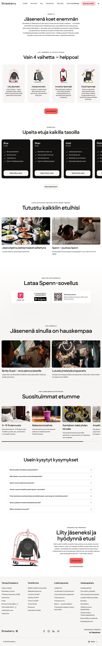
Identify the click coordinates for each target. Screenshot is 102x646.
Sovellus (83, 601)
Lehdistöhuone (7, 610)
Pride (3, 601)
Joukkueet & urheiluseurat (64, 591)
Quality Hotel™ (33, 598)
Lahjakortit (58, 588)
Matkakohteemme (34, 591)
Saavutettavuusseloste (89, 618)
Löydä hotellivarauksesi (89, 598)
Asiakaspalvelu (86, 588)
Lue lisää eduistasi (76, 566)
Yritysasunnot (59, 601)
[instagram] (49, 631)
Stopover (31, 607)
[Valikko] (98, 4)
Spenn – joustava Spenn (63, 604)
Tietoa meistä (7, 588)
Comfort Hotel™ (34, 594)
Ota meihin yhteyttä (87, 591)
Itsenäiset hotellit (34, 610)
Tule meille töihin (8, 607)
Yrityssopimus (59, 598)
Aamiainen (6, 598)
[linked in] (53, 631)
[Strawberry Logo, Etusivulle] (9, 3)
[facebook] (44, 631)
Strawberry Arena (8, 591)
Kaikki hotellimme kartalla (37, 588)
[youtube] (58, 631)
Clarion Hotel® (33, 601)
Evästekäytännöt (86, 621)
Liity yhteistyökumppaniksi (64, 594)
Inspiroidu (5, 613)
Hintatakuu (84, 604)
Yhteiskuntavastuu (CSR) (11, 594)
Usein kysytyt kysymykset (89, 594)
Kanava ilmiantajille (9, 604)
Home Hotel (32, 604)
